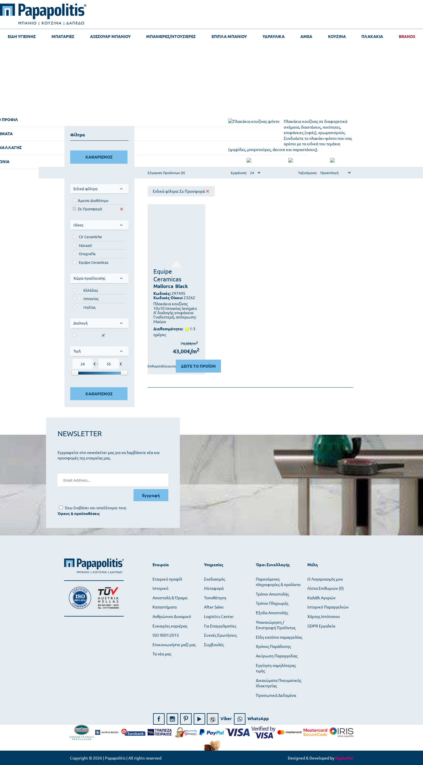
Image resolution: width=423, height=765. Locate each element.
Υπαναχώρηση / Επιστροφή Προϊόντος (276, 624)
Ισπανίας (91, 298)
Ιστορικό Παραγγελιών (327, 606)
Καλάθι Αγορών (321, 597)
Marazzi (85, 245)
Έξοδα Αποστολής (272, 612)
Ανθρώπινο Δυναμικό (172, 616)
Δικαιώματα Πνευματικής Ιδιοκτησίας (278, 683)
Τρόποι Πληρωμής (272, 603)
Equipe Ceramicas (93, 262)
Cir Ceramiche (90, 236)
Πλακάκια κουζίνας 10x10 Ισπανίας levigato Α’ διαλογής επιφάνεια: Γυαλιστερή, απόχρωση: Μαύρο (175, 313)
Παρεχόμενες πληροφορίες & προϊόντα (278, 581)
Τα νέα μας (162, 653)
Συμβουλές (214, 644)
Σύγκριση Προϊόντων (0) (166, 172)
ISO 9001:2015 (166, 635)
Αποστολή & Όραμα (170, 597)
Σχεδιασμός (214, 578)
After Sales (214, 606)
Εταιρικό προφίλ (167, 578)
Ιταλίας (89, 307)
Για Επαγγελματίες (220, 625)
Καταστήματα (165, 606)
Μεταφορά (214, 588)
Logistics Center (219, 616)
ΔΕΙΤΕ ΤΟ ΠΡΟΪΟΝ (198, 366)
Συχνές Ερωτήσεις (220, 635)
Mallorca (163, 286)
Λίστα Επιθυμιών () (325, 588)
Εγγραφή (151, 495)
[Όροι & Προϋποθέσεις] (79, 513)
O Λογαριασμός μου (325, 578)
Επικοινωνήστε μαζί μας (174, 644)
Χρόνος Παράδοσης (273, 646)
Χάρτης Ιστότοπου (323, 616)
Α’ (103, 335)
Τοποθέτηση (215, 597)
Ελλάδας (90, 290)
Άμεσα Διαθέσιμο (93, 200)
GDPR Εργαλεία (321, 625)
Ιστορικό (160, 588)
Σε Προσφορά (90, 208)
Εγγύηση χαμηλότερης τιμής (276, 668)
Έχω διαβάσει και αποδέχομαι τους (95, 507)
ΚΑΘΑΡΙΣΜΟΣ (99, 156)
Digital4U (344, 757)
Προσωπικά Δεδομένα (276, 695)
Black (181, 286)
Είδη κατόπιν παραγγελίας (279, 637)
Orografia (87, 253)
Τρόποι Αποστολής (272, 593)
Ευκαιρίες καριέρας (170, 625)
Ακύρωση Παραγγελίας (277, 655)
